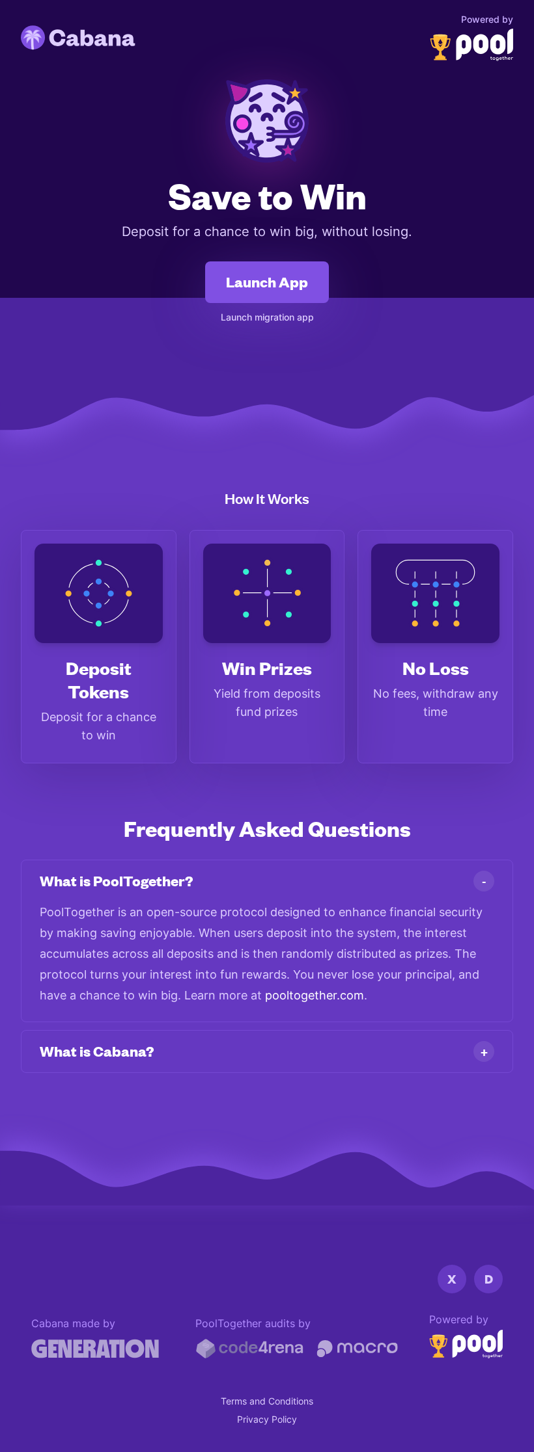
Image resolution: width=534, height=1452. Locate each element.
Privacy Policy (267, 1419)
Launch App (267, 281)
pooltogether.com (314, 995)
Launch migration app (267, 317)
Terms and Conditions (267, 1400)
